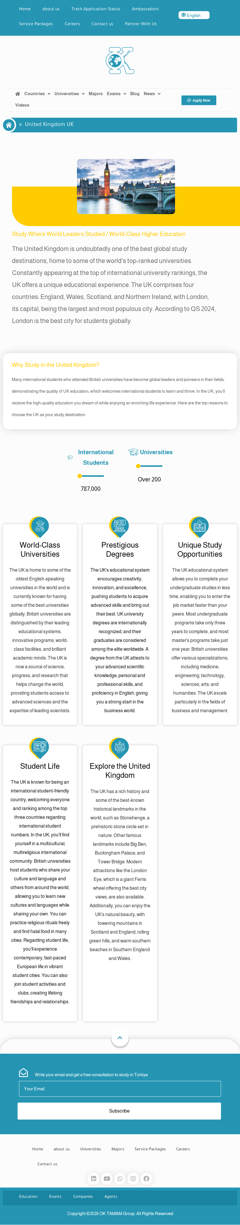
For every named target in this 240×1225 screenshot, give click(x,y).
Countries (34, 93)
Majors (96, 93)
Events (55, 1197)
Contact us (102, 24)
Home (25, 9)
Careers (72, 24)
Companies (83, 1197)
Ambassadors (145, 9)
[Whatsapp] (120, 1179)
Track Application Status (95, 9)
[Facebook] (146, 1179)
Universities (66, 93)
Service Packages (36, 24)
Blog (135, 93)
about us (51, 9)
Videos (22, 104)
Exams (114, 93)
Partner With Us (141, 24)
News (149, 93)
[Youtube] (107, 1179)
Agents (110, 1197)
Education (28, 1197)
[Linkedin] (94, 1179)
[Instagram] (133, 1179)
